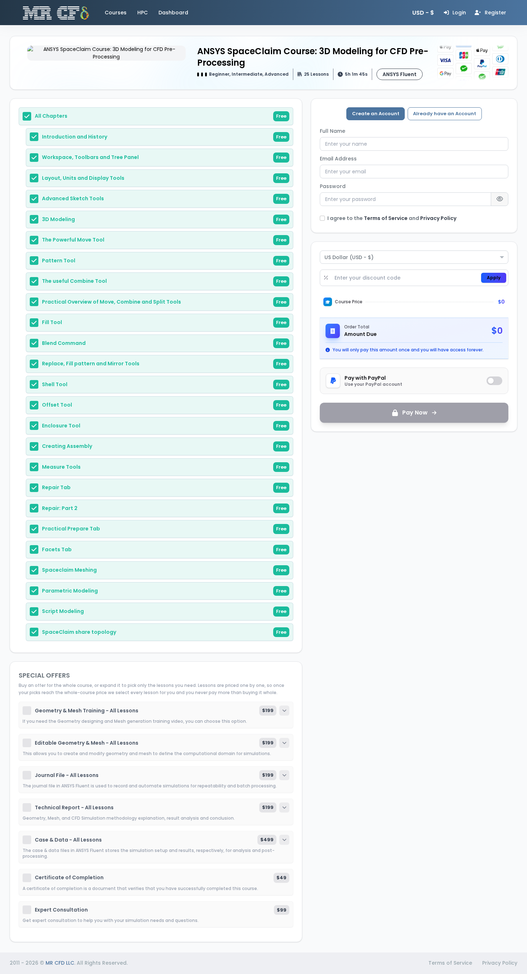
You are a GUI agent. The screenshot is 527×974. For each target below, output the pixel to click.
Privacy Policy (438, 218)
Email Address (338, 158)
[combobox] (414, 257)
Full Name (332, 131)
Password (333, 186)
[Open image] (106, 53)
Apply (493, 278)
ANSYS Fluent (400, 74)
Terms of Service (386, 218)
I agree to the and (391, 218)
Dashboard (173, 12)
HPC (142, 12)
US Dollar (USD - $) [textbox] (349, 257)
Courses (116, 12)
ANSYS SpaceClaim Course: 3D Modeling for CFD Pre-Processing (312, 57)
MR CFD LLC (60, 962)
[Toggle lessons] (284, 711)
